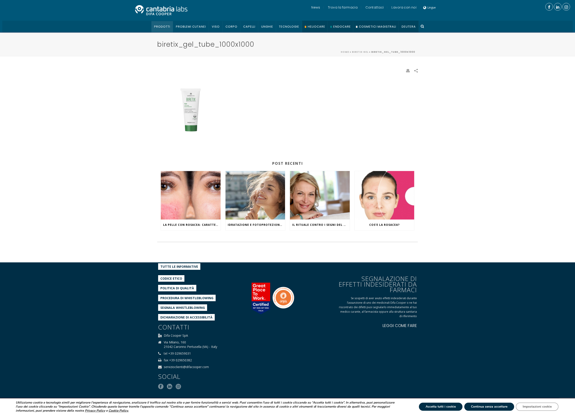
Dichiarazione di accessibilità (186, 317)
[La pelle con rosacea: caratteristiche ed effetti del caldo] (191, 195)
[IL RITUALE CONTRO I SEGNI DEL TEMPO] (320, 195)
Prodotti (162, 26)
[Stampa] (408, 70)
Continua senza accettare (489, 406)
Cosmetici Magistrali (377, 26)
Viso (216, 26)
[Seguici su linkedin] (169, 387)
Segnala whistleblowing (182, 307)
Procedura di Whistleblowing (186, 298)
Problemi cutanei (191, 26)
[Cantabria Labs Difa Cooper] (161, 10)
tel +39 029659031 (177, 353)
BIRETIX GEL (360, 52)
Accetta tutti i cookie (441, 406)
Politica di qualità (177, 288)
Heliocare (316, 26)
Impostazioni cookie (537, 406)
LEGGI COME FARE (400, 325)
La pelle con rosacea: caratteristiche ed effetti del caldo (192, 225)
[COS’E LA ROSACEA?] (384, 195)
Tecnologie (289, 26)
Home (345, 52)
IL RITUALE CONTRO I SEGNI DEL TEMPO (321, 225)
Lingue (431, 7)
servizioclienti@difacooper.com (186, 367)
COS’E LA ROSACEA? (384, 225)
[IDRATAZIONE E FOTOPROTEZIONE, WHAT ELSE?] (255, 195)
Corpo (231, 26)
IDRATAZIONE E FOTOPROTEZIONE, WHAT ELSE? (256, 225)
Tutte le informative (179, 266)
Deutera (409, 26)
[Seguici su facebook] (161, 387)
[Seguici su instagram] (178, 387)
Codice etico (171, 278)
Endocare (342, 26)
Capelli (249, 26)
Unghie (267, 26)
